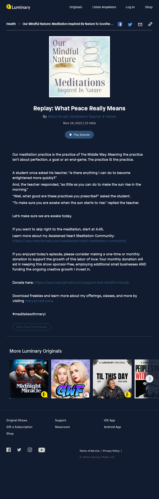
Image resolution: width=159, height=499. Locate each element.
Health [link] (11, 24)
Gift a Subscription (19, 427)
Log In (130, 7)
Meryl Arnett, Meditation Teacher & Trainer (82, 116)
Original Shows (16, 420)
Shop (149, 7)
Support (60, 420)
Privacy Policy (111, 450)
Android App (112, 427)
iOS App (109, 420)
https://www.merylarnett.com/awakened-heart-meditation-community (69, 240)
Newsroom (62, 427)
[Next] (149, 379)
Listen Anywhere (104, 7)
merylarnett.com (38, 300)
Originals (76, 7)
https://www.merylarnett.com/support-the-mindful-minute (82, 282)
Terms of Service (89, 450)
